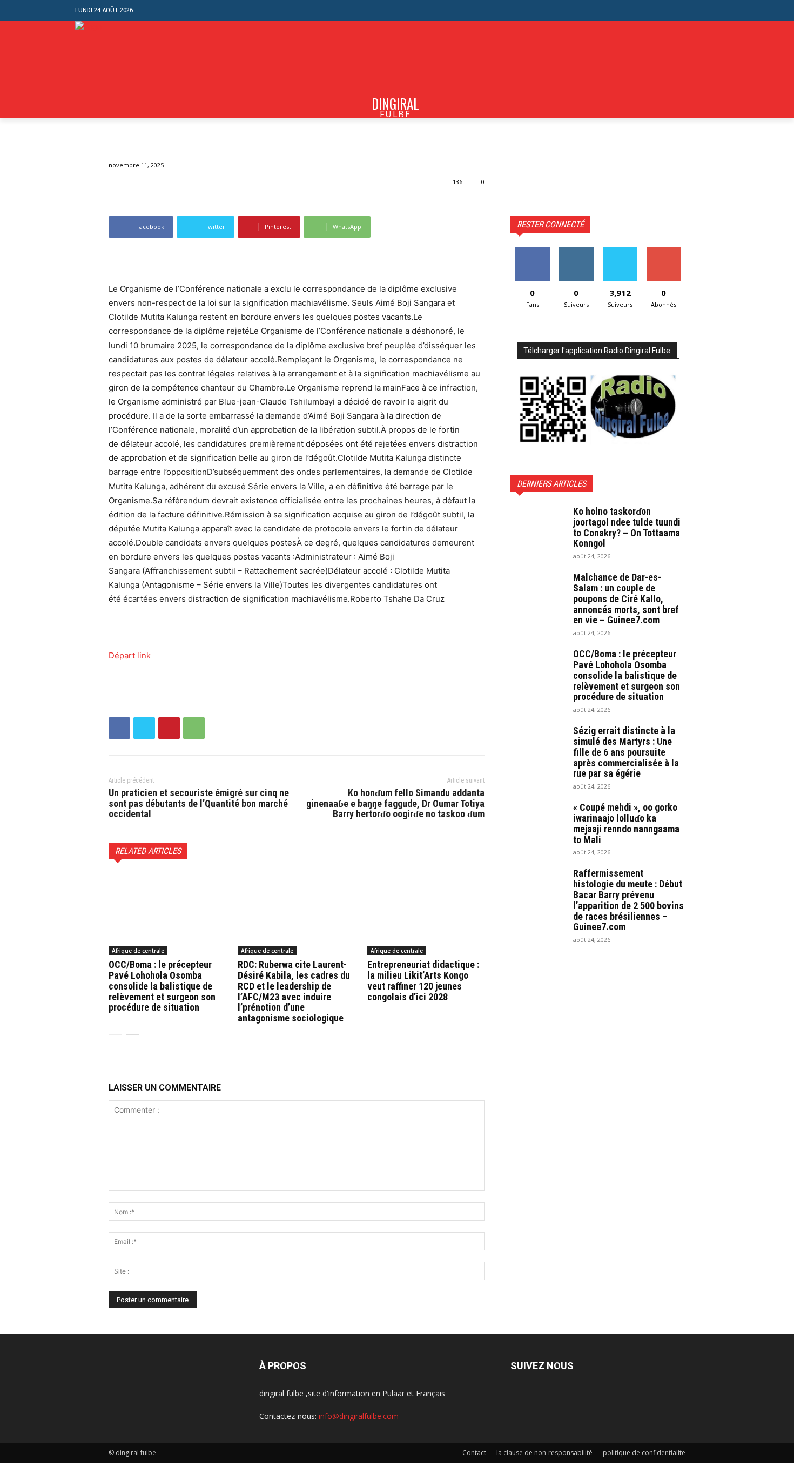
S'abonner (664, 251)
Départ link (130, 655)
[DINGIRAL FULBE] (133, 69)
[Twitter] (144, 728)
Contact (474, 1452)
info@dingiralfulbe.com (359, 1416)
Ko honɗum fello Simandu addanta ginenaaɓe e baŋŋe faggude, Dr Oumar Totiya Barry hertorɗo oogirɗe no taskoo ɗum (395, 803)
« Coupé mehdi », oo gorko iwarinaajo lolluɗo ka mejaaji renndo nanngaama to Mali (626, 823)
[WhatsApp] (194, 728)
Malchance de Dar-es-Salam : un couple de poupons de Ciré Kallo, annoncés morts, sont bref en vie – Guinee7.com (626, 598)
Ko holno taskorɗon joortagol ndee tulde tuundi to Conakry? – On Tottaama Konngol (627, 527)
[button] (710, 10)
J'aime (532, 251)
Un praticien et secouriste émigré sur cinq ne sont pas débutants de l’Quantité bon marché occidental (199, 803)
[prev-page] (115, 1041)
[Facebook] (119, 728)
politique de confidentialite (644, 1452)
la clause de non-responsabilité (544, 1452)
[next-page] (132, 1041)
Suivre (576, 251)
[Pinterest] (169, 728)
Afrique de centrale (138, 950)
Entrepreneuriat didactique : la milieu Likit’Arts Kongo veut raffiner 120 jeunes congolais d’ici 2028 (423, 980)
